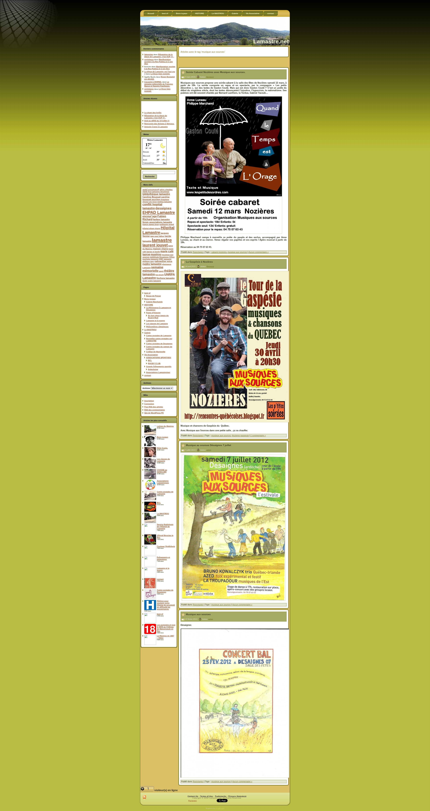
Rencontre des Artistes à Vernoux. (159, 124)
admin (208, 450)
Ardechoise (153, 369)
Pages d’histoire (153, 313)
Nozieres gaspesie (240, 435)
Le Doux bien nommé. (160, 74)
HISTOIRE (148, 305)
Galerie (147, 333)
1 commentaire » (258, 435)
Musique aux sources (198, 614)
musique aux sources (237, 252)
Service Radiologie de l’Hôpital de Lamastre (165, 527)
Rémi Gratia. (162, 448)
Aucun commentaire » (259, 252)
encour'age (149, 216)
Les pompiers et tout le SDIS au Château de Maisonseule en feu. (166, 628)
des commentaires (154, 410)
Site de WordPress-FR (154, 413)
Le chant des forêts (152, 113)
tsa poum (159, 275)
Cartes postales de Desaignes (159, 344)
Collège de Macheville (155, 352)
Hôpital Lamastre (158, 230)
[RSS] (144, 797)
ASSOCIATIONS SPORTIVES (158, 358)
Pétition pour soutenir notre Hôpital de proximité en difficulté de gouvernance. (166, 605)
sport (161, 271)
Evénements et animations (163, 558)
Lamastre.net (271, 41)
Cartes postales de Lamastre (158, 336)
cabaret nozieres (219, 252)
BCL (150, 360)
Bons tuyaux (150, 299)
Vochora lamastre (165, 278)
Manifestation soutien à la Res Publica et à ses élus (158, 62)
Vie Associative (151, 355)
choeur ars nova (149, 202)
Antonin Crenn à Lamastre (156, 127)
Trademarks (220, 796)
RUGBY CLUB (154, 363)
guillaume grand (166, 224)
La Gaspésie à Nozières (199, 261)
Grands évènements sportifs (158, 366)
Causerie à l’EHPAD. (153, 82)
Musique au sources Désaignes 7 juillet (208, 445)
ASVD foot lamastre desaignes (155, 192)
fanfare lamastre (161, 219)
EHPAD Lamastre (158, 212)
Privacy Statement (237, 796)
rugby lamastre (152, 264)
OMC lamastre (165, 259)
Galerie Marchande (154, 302)
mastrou (156, 254)
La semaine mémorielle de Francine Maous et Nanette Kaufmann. (158, 84)
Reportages (198, 252)
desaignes (163, 208)
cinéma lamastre (164, 202)
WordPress (220, 808)
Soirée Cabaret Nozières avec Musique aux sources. (215, 72)
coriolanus (149, 60)
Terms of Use (206, 796)
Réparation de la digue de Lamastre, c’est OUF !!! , (159, 55)
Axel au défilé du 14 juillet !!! (156, 121)
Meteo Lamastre (155, 140)
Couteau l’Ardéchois (166, 546)
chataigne (164, 200)
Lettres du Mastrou (165, 426)
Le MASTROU (150, 330)
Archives (146, 388)
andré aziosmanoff (150, 190)
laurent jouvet (155, 245)
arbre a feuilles (166, 190)
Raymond (210, 77)
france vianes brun (150, 224)
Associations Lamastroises (158, 372)
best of (147, 293)
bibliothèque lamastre (156, 194)
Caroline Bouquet (151, 197)
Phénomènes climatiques (157, 327)
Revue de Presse (153, 296)
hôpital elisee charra (151, 228)
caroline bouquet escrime (155, 198)
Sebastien (148, 54)
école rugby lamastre (151, 281)
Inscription (149, 401)
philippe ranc (148, 261)
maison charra (160, 248)
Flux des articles (153, 407)
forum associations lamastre (157, 222)
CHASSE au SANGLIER (162, 471)
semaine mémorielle (152, 269)
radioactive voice (163, 261)
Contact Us (193, 796)
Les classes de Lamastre (157, 324)
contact (147, 375)
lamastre (162, 240)
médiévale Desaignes (159, 257)
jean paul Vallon (157, 236)
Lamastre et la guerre (155, 321)
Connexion (149, 404)
